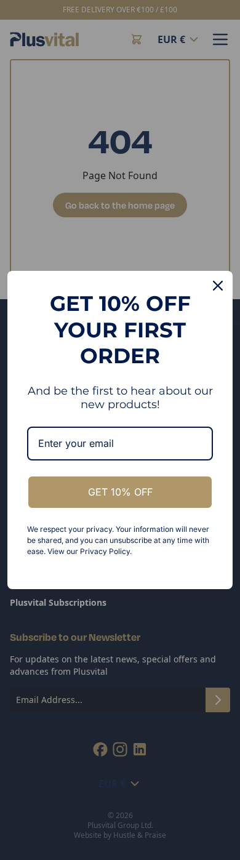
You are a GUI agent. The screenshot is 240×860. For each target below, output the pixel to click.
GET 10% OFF (120, 492)
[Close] (218, 285)
